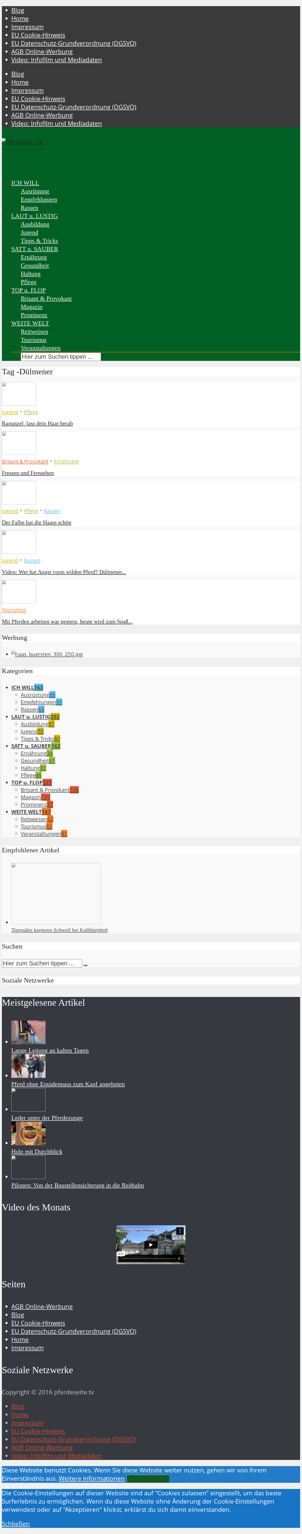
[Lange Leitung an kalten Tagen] (28, 1042)
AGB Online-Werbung (42, 51)
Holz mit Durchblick (37, 1151)
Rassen (29, 207)
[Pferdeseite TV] (22, 141)
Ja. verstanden (148, 1478)
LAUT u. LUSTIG (34, 216)
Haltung (31, 273)
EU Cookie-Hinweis (38, 35)
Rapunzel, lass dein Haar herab (37, 423)
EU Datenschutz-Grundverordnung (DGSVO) (73, 43)
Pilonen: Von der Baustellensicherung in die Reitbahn (77, 1185)
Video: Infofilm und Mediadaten (56, 60)
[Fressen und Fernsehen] (19, 453)
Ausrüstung (35, 191)
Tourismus (33, 339)
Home (20, 18)
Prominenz (34, 315)
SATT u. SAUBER (34, 249)
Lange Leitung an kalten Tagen (50, 1050)
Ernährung (34, 257)
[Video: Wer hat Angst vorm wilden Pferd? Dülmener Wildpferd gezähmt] (19, 552)
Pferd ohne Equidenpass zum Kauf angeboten (68, 1084)
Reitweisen (34, 331)
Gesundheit (35, 265)
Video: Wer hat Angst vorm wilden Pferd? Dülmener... (64, 572)
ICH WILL (25, 182)
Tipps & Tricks (39, 240)
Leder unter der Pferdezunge (47, 1117)
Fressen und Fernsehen (28, 473)
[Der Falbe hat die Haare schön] (19, 502)
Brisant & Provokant (46, 298)
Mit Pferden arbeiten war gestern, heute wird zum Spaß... (67, 621)
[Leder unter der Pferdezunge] (28, 1109)
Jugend (29, 232)
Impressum (27, 27)
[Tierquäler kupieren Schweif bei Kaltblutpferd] (56, 922)
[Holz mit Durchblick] (28, 1143)
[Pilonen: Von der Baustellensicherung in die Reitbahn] (28, 1177)
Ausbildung (35, 224)
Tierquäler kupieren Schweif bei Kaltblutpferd (59, 930)
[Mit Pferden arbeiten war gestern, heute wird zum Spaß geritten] (19, 601)
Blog (17, 10)
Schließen (16, 1524)
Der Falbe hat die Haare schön (36, 522)
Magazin (31, 306)
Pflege (29, 282)
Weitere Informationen (92, 1478)
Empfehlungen (39, 199)
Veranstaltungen (41, 348)
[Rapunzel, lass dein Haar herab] (19, 403)
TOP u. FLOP (28, 290)
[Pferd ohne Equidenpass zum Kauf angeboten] (28, 1075)
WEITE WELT (30, 323)
